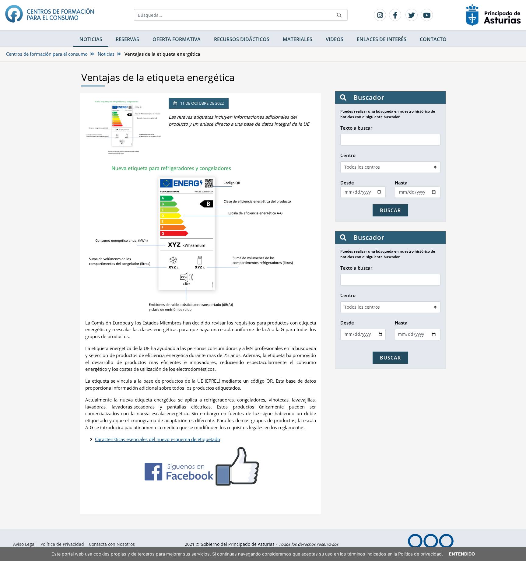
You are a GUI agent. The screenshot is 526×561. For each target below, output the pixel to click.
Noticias (106, 54)
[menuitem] (24, 544)
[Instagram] (380, 15)
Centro (348, 155)
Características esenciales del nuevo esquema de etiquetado (157, 439)
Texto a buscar (356, 128)
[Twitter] (411, 15)
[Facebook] (395, 15)
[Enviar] (339, 15)
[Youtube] (427, 15)
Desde (347, 183)
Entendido (462, 553)
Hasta (401, 183)
